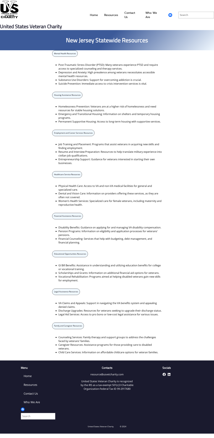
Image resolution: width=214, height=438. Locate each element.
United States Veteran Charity (31, 26)
